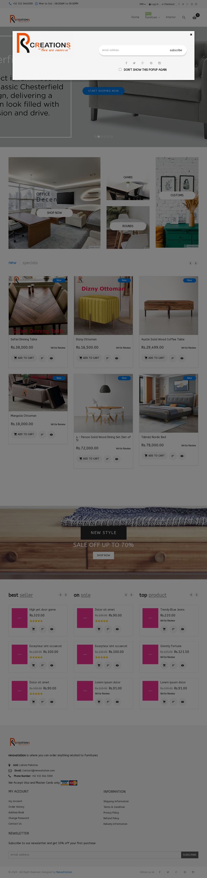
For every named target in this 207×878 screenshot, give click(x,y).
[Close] (191, 34)
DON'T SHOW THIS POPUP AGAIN (144, 70)
